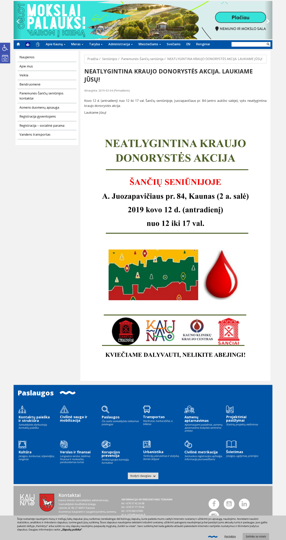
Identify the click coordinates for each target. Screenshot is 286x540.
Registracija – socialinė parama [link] (41, 125)
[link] (5, 48)
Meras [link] (76, 44)
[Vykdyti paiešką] (268, 44)
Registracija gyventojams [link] (37, 116)
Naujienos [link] (26, 57)
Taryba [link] (95, 44)
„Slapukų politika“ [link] (71, 529)
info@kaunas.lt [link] (136, 514)
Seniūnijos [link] (109, 59)
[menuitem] (18, 44)
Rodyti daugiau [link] (141, 476)
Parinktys (230, 536)
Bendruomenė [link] (29, 84)
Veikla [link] (23, 75)
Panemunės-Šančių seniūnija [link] (142, 59)
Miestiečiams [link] (149, 44)
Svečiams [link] (174, 44)
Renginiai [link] (203, 44)
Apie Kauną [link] (54, 44)
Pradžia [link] (92, 59)
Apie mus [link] (26, 66)
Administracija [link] (119, 44)
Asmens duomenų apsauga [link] (39, 107)
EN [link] (188, 44)
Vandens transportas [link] (34, 134)
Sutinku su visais (256, 536)
